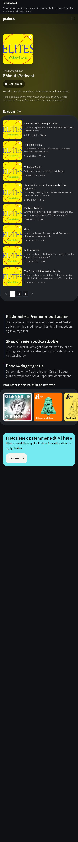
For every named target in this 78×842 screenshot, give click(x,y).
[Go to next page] (32, 294)
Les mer (28, 11)
